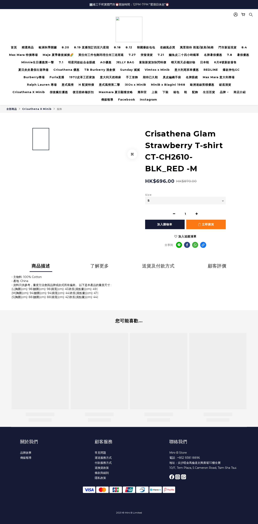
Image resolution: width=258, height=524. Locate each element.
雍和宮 (142, 92)
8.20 (65, 47)
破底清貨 (225, 84)
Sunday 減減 (130, 70)
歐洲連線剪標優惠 (202, 84)
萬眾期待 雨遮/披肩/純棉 (197, 47)
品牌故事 (25, 452)
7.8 (229, 55)
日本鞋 (204, 62)
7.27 (132, 55)
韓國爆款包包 (146, 47)
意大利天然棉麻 (110, 77)
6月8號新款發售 (225, 62)
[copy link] (203, 245)
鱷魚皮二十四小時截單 (184, 55)
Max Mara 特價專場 (23, 55)
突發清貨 (147, 55)
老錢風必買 (167, 47)
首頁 (14, 47)
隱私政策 (100, 478)
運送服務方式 (103, 458)
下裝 (165, 92)
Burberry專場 (34, 77)
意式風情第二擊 (109, 84)
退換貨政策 (102, 468)
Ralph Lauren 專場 (42, 84)
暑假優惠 (243, 55)
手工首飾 (132, 77)
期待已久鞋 (150, 77)
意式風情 (68, 84)
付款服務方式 (103, 463)
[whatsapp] (195, 245)
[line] (179, 245)
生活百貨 (209, 92)
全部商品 (11, 108)
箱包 (176, 92)
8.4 (244, 47)
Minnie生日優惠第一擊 (37, 62)
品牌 (223, 92)
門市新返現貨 (227, 47)
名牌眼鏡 (192, 77)
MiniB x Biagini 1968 (168, 84)
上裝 (155, 92)
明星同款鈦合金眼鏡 (81, 62)
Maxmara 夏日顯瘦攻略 (116, 92)
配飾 (195, 92)
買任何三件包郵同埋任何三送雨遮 (101, 55)
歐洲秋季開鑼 (48, 47)
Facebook (126, 99)
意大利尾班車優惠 (187, 70)
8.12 (129, 47)
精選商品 (28, 47)
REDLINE (211, 70)
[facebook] (187, 245)
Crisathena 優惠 (66, 70)
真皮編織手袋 (172, 77)
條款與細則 (102, 473)
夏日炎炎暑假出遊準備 (33, 70)
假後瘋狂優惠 (59, 92)
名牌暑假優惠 (213, 55)
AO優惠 (105, 62)
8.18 (117, 47)
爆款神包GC (231, 70)
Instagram (148, 99)
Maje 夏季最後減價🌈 (58, 55)
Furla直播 (57, 77)
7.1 (61, 62)
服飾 (59, 108)
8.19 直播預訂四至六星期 (91, 47)
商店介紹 (240, 92)
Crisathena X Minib (28, 92)
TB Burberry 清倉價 (99, 70)
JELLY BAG (125, 62)
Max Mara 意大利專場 (219, 77)
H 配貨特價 (86, 84)
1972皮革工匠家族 (82, 77)
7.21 (161, 55)
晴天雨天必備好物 (183, 62)
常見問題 (100, 452)
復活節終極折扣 (83, 92)
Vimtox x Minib (157, 70)
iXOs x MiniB (135, 84)
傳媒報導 (107, 99)
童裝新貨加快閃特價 (152, 62)
